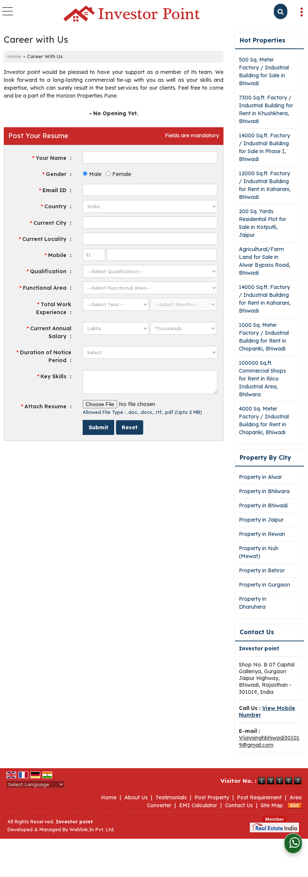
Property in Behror (262, 570)
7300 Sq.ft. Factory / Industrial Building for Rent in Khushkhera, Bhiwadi (266, 109)
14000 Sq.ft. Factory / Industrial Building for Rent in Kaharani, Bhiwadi (265, 299)
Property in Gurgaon (264, 584)
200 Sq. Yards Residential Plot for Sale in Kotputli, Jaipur (262, 223)
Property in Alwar (260, 477)
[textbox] (150, 223)
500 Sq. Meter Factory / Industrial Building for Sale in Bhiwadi (264, 71)
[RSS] (295, 805)
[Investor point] (131, 14)
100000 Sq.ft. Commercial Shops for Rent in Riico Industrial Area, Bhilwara (262, 379)
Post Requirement (259, 797)
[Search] (280, 11)
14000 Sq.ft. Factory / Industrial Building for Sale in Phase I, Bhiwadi (264, 147)
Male (94, 174)
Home (14, 56)
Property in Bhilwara (264, 491)
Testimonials (171, 797)
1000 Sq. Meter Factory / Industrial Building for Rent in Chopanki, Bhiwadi (264, 337)
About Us (136, 797)
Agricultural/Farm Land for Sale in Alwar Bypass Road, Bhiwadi (264, 261)
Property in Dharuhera (252, 603)
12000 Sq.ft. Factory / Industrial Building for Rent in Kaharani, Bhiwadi (265, 185)
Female (121, 174)
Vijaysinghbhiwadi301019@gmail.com (269, 741)
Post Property (212, 797)
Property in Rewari (262, 534)
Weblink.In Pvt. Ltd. (92, 829)
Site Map (272, 805)
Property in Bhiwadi (263, 505)
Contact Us (239, 805)
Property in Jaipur (261, 519)
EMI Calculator (198, 805)
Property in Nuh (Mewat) (258, 552)
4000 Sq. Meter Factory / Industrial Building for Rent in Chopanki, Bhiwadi (264, 420)
